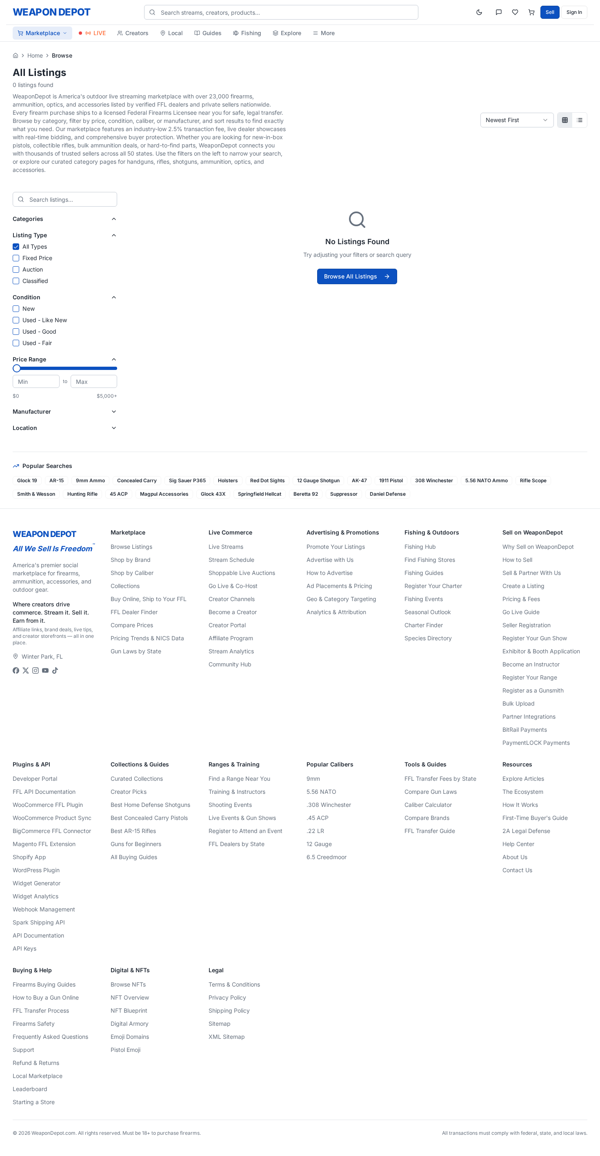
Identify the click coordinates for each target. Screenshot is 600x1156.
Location (25, 427)
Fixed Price (37, 257)
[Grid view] (565, 120)
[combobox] (517, 120)
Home (35, 55)
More (328, 32)
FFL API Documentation (44, 791)
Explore (291, 32)
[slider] (17, 368)
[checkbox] (16, 246)
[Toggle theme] (479, 12)
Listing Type (30, 235)
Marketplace (43, 32)
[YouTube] (45, 670)
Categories (28, 218)
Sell (550, 12)
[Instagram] (35, 670)
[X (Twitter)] (25, 670)
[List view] (579, 120)
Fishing (251, 32)
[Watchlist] (515, 12)
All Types (34, 246)
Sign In (574, 12)
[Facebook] (16, 670)
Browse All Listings (350, 276)
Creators (137, 32)
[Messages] (498, 12)
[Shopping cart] (531, 12)
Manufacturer (32, 411)
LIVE (99, 32)
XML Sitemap (227, 1036)
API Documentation (38, 935)
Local (175, 32)
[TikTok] (55, 670)
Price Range (29, 359)
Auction (32, 269)
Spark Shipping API (39, 922)
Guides (212, 32)
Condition (26, 297)
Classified (35, 280)
